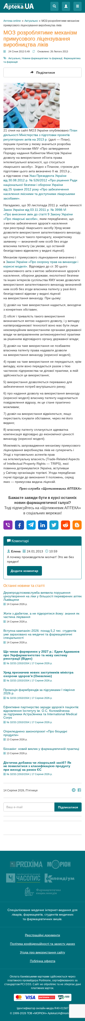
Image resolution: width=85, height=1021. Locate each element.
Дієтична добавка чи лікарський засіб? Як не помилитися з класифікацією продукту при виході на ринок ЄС (37, 766)
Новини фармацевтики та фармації (42, 58)
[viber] (7, 525)
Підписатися (68, 807)
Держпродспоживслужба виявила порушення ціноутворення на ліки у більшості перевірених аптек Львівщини (42, 596)
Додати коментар (24, 571)
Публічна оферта (42, 961)
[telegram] (31, 525)
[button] (54, 6)
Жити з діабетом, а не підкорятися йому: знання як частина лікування (41, 615)
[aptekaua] (77, 525)
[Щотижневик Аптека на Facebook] (79, 790)
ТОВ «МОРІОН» (37, 1013)
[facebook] (19, 525)
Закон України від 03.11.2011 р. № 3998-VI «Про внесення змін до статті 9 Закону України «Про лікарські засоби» (38, 214)
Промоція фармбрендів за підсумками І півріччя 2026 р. (39, 691)
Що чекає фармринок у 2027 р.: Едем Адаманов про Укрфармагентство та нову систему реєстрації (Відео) (41, 655)
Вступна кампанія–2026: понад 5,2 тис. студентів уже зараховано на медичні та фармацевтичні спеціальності (39, 634)
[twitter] (53, 525)
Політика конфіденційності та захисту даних (42, 944)
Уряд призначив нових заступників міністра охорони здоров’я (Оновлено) (38, 674)
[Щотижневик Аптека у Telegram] (73, 790)
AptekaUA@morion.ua (61, 1013)
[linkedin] (42, 525)
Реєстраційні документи (42, 935)
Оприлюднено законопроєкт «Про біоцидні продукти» (35, 733)
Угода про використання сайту (42, 952)
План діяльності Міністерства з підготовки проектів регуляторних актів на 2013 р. (40, 135)
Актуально (14, 58)
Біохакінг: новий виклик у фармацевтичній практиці (41, 749)
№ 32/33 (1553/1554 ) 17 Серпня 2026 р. (29, 663)
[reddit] (65, 525)
